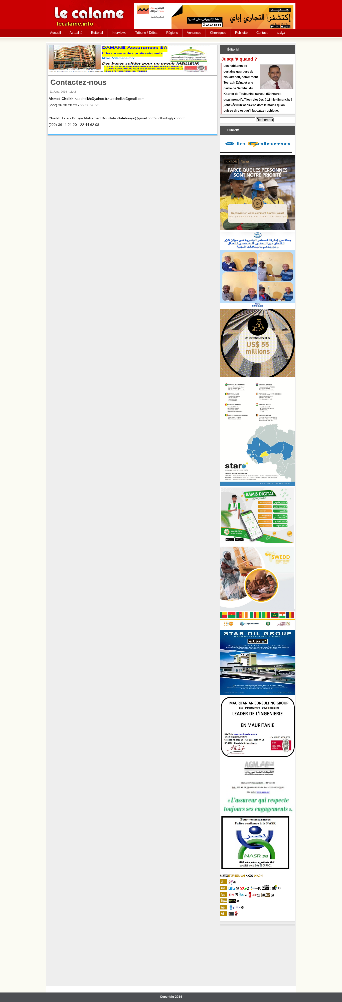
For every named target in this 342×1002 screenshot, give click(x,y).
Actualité (76, 33)
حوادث (281, 33)
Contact (262, 33)
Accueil (55, 33)
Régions (172, 33)
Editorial (97, 33)
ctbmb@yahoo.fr (171, 118)
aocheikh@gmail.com (127, 99)
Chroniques (218, 33)
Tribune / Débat (146, 33)
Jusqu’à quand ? (239, 59)
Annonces (194, 33)
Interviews (119, 33)
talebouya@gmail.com (136, 118)
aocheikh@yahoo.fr (92, 99)
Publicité (241, 33)
